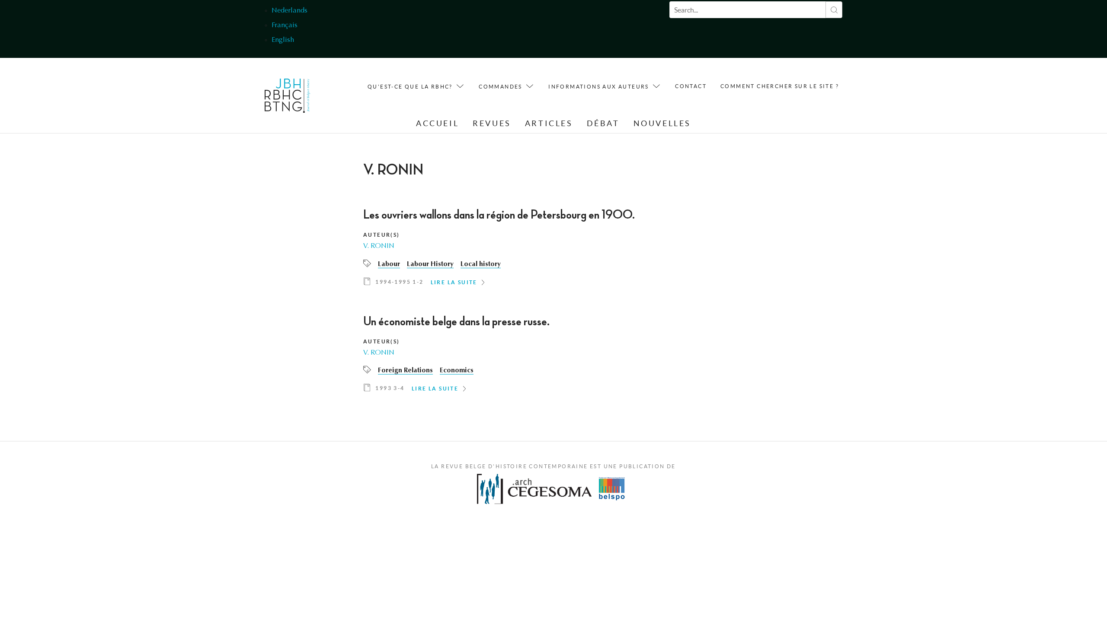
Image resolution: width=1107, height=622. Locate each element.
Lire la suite (454, 282)
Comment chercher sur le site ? (779, 86)
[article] (553, 250)
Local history (481, 264)
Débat (603, 123)
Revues (492, 123)
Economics (457, 370)
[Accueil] (287, 98)
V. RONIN (378, 246)
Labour (389, 264)
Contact (691, 86)
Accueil (437, 123)
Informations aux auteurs (598, 86)
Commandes (500, 86)
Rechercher (833, 9)
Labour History (430, 264)
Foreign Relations (405, 370)
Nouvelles (662, 123)
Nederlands (289, 10)
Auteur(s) (381, 235)
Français (285, 25)
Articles (549, 123)
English (283, 40)
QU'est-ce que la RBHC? (410, 86)
